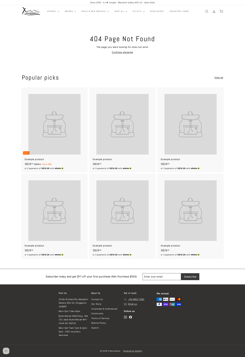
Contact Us (97, 299)
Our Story (96, 304)
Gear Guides (157, 11)
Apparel (52, 11)
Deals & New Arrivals (94, 11)
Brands (69, 11)
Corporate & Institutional (104, 308)
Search (95, 327)
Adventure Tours (179, 11)
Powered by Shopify (132, 351)
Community (97, 313)
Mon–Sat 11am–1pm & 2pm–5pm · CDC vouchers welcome (73, 331)
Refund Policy (98, 323)
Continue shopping (122, 52)
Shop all (120, 11)
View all (218, 77)
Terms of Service (100, 318)
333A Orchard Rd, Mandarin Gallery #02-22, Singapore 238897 (73, 303)
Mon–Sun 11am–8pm (69, 311)
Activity (137, 11)
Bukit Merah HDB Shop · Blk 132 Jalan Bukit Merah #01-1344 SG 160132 (73, 320)
